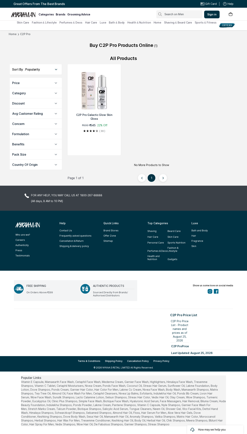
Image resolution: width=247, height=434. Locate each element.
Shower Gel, (173, 408)
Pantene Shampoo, (124, 405)
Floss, (136, 412)
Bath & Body (117, 22)
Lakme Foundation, (198, 385)
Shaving (151, 231)
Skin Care (23, 22)
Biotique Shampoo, (90, 408)
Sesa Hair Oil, (95, 416)
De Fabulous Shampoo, (109, 424)
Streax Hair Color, (139, 397)
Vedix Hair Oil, (160, 397)
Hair (193, 235)
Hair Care (91, 22)
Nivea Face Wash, (154, 389)
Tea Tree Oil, (43, 393)
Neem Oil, (159, 408)
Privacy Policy (161, 361)
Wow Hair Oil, (85, 424)
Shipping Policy (114, 361)
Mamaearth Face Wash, (59, 381)
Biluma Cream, (209, 401)
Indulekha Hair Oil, (165, 393)
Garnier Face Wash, (136, 381)
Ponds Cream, (60, 389)
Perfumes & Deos (70, 22)
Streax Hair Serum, (155, 385)
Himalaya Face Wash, (180, 381)
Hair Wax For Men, (68, 420)
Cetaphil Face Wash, (88, 381)
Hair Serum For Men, (154, 412)
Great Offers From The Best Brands (39, 4)
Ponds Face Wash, (114, 385)
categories (46, 14)
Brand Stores (110, 230)
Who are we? (22, 234)
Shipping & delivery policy (74, 246)
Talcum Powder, (66, 408)
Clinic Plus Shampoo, (65, 401)
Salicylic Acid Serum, (115, 408)
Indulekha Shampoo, (59, 405)
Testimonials (22, 255)
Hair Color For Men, (106, 389)
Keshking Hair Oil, (123, 420)
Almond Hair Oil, (123, 412)
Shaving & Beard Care (178, 22)
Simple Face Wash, (90, 401)
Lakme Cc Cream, (131, 389)
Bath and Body (199, 230)
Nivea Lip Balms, (129, 393)
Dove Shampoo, (40, 389)
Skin (193, 246)
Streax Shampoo (158, 424)
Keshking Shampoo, (50, 416)
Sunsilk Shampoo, (64, 397)
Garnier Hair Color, (82, 389)
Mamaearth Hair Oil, (116, 416)
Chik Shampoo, (175, 420)
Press (18, 250)
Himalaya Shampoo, (41, 412)
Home (158, 22)
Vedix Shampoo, (65, 424)
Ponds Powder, (83, 405)
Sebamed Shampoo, (99, 412)
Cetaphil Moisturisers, (70, 385)
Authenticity (22, 245)
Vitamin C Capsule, (149, 405)
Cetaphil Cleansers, (105, 393)
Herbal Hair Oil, (156, 420)
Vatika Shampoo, (165, 416)
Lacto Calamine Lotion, (90, 397)
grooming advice (78, 14)
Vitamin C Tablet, (45, 385)
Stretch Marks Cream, (42, 408)
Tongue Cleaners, (140, 408)
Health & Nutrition (139, 22)
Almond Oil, (59, 393)
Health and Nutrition (153, 258)
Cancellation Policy (138, 361)
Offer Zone (109, 235)
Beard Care (174, 231)
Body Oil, (140, 420)
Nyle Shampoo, (171, 405)
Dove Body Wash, (74, 416)
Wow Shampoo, (196, 397)
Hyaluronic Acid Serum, (144, 401)
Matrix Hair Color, (188, 416)
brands (60, 14)
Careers (20, 239)
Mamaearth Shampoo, (195, 389)
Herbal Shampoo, (46, 420)
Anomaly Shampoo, (142, 416)
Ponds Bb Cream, (188, 393)
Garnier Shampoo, (135, 424)
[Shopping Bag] (230, 14)
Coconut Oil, (134, 385)
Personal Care (155, 242)
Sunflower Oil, (176, 385)
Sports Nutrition (176, 242)
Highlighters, (158, 381)
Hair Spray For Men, (41, 424)
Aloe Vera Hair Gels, (180, 412)
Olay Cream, (177, 397)
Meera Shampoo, (197, 420)
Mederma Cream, (113, 381)
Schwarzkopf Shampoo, (70, 412)
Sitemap (108, 240)
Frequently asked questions (75, 235)
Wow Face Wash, (41, 397)
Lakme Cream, (102, 405)
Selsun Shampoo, (116, 397)
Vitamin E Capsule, (32, 381)
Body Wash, (173, 389)
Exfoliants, (146, 393)
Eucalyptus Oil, (41, 401)
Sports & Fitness (205, 22)
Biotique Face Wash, (116, 401)
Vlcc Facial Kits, (192, 408)
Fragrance (197, 240)
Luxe (103, 22)
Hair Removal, (191, 401)
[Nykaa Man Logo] (24, 13)
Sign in (212, 14)
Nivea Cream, (93, 385)
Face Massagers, (171, 401)
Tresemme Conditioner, (96, 420)
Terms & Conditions (89, 361)
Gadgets (172, 259)
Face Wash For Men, (79, 393)
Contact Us (65, 230)
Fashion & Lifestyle (44, 22)
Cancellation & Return (71, 240)
